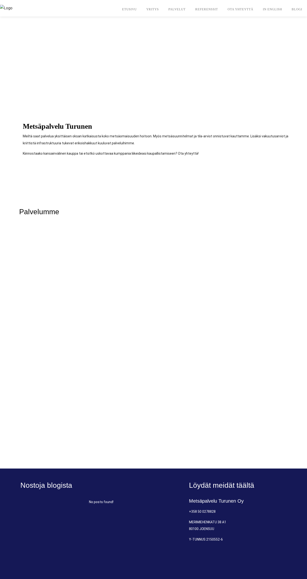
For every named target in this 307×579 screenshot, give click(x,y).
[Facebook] (261, 557)
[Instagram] (279, 557)
